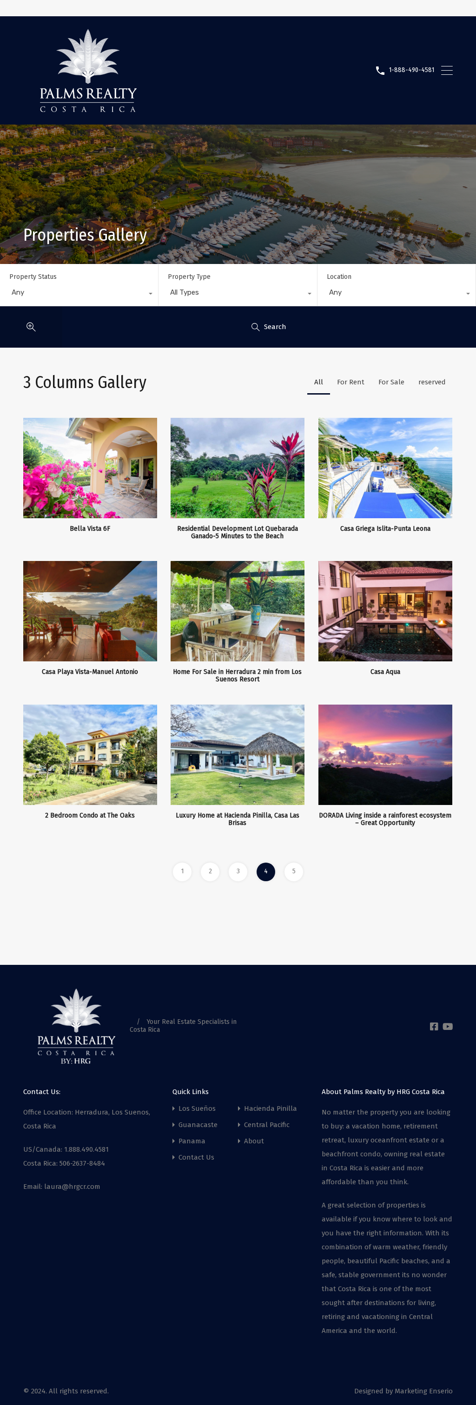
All (318, 382)
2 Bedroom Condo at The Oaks (90, 815)
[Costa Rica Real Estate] (88, 109)
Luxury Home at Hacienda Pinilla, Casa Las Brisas (237, 819)
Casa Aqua (385, 672)
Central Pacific (267, 1124)
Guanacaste (198, 1124)
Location (339, 277)
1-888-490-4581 (411, 70)
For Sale (391, 382)
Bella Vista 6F (90, 529)
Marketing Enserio (424, 1391)
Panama (191, 1141)
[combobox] (79, 295)
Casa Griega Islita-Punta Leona (385, 529)
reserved (432, 382)
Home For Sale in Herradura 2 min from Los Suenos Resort (237, 676)
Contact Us (196, 1157)
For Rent (350, 382)
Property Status (33, 277)
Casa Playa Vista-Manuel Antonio (90, 672)
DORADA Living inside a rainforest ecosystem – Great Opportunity (385, 819)
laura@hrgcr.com (72, 1186)
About (254, 1141)
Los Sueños (197, 1108)
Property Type (189, 277)
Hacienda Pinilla (270, 1108)
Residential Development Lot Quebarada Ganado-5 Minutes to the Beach (237, 533)
